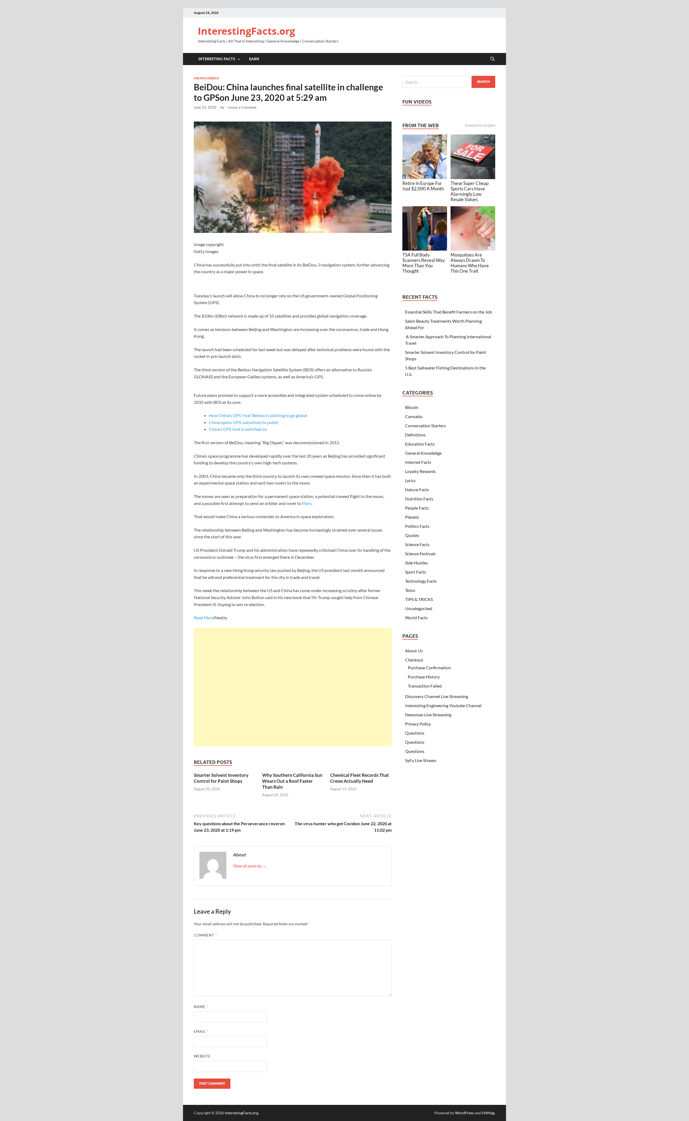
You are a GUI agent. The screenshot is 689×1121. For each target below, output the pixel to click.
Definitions (415, 434)
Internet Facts (418, 462)
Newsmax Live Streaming (428, 714)
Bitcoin (411, 407)
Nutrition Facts (419, 498)
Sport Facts (415, 571)
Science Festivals (420, 553)
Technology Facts (421, 580)
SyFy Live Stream (420, 760)
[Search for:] (448, 82)
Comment (205, 935)
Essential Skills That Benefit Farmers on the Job (448, 311)
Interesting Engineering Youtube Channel (443, 705)
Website (202, 1056)
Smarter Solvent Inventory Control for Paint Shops (221, 778)
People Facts (417, 507)
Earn (254, 59)
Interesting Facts (216, 59)
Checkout (414, 659)
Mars (307, 503)
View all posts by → (250, 865)
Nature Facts (417, 489)
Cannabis (414, 416)
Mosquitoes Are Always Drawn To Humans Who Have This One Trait (470, 263)
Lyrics (410, 480)
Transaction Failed (425, 685)
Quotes (412, 535)
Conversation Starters (425, 425)
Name (201, 1007)
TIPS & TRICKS (419, 599)
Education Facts (420, 443)
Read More (204, 617)
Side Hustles (416, 562)
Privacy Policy (418, 723)
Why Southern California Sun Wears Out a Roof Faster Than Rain (292, 781)
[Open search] (492, 59)
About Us (414, 650)
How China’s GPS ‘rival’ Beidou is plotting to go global (258, 415)
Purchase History (424, 676)
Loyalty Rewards (420, 471)
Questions (414, 732)
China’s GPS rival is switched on (238, 429)
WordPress (464, 1113)
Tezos (410, 590)
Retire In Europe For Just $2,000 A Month (423, 185)
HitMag (488, 1113)
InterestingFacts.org (246, 31)
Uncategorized (206, 78)
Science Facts (417, 544)
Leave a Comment (242, 107)
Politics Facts (417, 526)
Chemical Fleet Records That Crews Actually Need (359, 778)
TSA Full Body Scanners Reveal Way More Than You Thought (423, 263)
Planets (412, 516)
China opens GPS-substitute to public (244, 422)
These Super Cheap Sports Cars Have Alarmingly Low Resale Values (469, 191)
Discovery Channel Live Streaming (436, 696)
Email (201, 1031)
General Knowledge (423, 452)
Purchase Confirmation (429, 667)
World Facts (416, 617)
